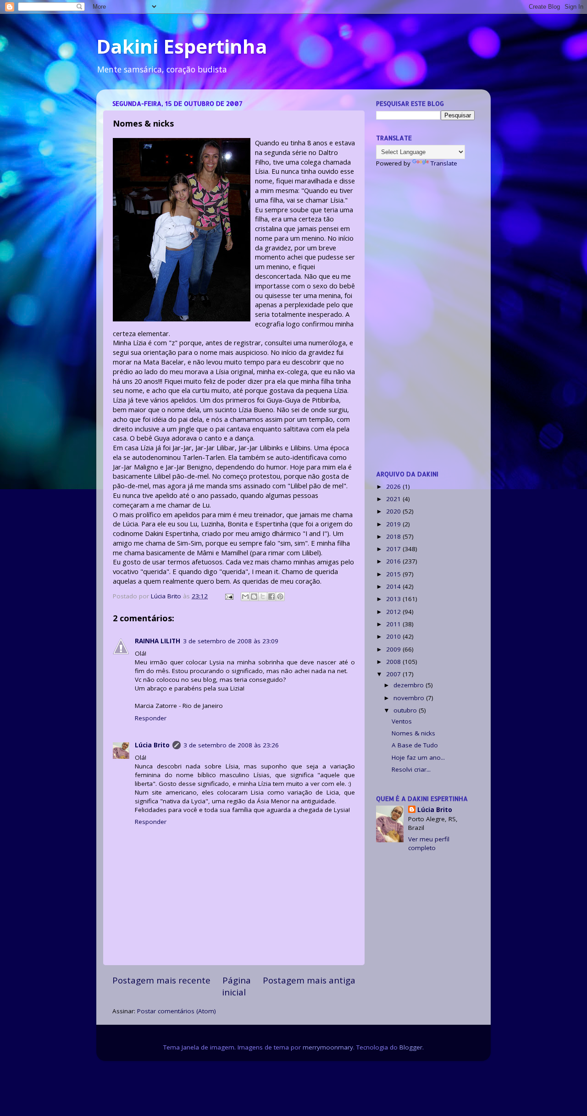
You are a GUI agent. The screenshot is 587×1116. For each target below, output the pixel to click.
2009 (394, 649)
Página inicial (236, 986)
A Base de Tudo (415, 745)
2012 (394, 612)
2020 (394, 511)
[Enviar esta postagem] (228, 596)
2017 (394, 549)
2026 (394, 486)
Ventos (402, 721)
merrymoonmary (328, 1047)
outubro (406, 710)
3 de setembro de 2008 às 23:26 (231, 745)
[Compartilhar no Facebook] (271, 596)
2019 (394, 524)
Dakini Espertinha (181, 46)
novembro (409, 698)
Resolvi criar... (411, 769)
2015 (394, 574)
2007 (394, 674)
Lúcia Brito (152, 745)
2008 (394, 661)
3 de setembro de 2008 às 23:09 (230, 641)
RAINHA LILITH (157, 641)
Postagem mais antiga (309, 980)
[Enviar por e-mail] (245, 596)
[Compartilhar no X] (262, 596)
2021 (394, 499)
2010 (394, 636)
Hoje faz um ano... (418, 757)
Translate (444, 163)
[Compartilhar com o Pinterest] (280, 596)
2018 (394, 536)
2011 (394, 624)
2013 (394, 599)
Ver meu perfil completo (428, 843)
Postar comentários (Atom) (176, 1011)
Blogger (410, 1047)
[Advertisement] (425, 318)
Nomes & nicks (413, 733)
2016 (394, 561)
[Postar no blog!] (254, 596)
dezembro (409, 685)
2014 (394, 586)
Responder (150, 718)
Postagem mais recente (161, 980)
